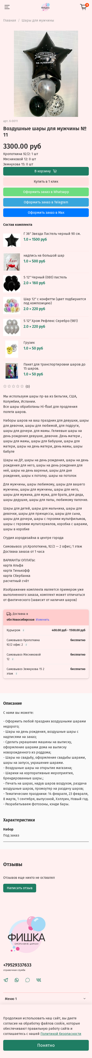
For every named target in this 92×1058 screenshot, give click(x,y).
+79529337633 (17, 965)
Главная (9, 20)
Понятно (46, 1045)
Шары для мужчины (38, 20)
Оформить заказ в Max (46, 212)
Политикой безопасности (60, 1034)
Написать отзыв (20, 888)
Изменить (42, 620)
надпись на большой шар (44, 255)
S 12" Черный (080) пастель (45, 277)
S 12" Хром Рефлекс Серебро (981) (51, 321)
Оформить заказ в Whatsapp (46, 192)
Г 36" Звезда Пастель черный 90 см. (52, 234)
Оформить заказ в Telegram (46, 202)
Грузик (29, 343)
